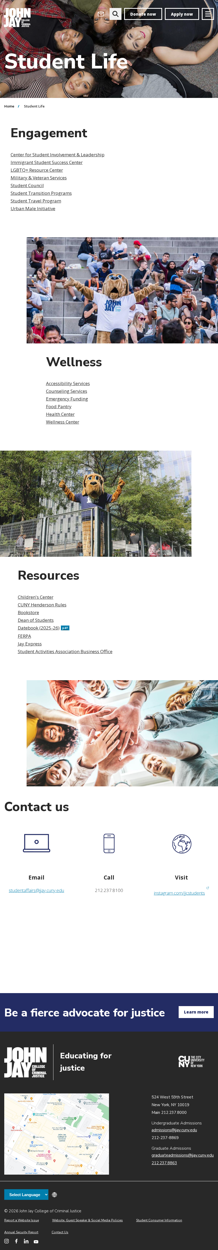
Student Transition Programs (41, 193)
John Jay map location (56, 1134)
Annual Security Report (21, 1232)
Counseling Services (66, 391)
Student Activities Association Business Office (65, 651)
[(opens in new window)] (191, 1066)
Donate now (143, 14)
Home (9, 106)
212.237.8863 (164, 1163)
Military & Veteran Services (39, 178)
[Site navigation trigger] (208, 14)
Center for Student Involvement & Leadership (57, 155)
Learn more (196, 1012)
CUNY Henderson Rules (42, 605)
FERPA (24, 636)
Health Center (60, 414)
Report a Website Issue (21, 1220)
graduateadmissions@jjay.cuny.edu (183, 1155)
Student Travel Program (36, 201)
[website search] (115, 14)
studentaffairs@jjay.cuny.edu (36, 890)
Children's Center (35, 597)
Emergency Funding (67, 399)
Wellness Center (62, 422)
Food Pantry (59, 406)
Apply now (182, 14)
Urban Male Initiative (33, 208)
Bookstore (28, 612)
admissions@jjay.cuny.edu (174, 1130)
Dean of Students (36, 620)
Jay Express (30, 644)
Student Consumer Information (159, 1220)
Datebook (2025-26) (43, 628)
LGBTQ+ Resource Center (37, 170)
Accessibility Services (68, 383)
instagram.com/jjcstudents (181, 893)
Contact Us (60, 1232)
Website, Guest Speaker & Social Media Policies (87, 1220)
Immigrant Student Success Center (47, 162)
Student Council (27, 185)
